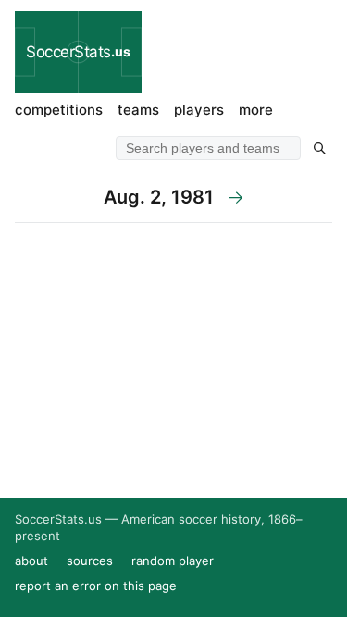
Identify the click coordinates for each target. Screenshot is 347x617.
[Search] (319, 148)
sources (90, 560)
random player (172, 560)
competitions (59, 109)
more (256, 109)
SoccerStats (78, 52)
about (31, 560)
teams (138, 109)
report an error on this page (96, 585)
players (199, 109)
